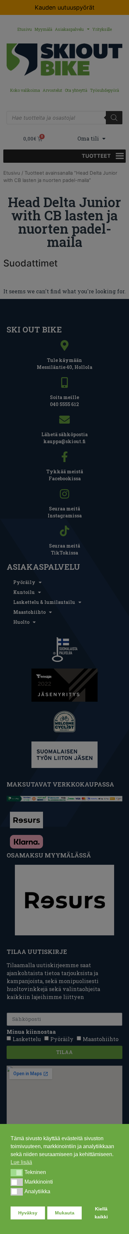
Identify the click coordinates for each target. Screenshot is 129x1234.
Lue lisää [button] (21, 1162)
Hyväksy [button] (27, 1212)
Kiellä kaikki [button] (101, 1212)
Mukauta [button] (64, 1212)
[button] (17, 1172)
